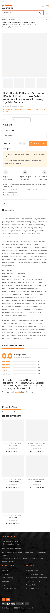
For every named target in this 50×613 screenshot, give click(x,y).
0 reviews (15, 106)
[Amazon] (3, 599)
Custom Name (12, 195)
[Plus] (24, 143)
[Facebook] (5, 203)
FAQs (4, 585)
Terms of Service (32, 588)
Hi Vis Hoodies (14, 19)
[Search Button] (40, 13)
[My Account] (42, 6)
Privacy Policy (31, 585)
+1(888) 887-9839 (12, 544)
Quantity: (6, 143)
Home (4, 19)
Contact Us (6, 574)
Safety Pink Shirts (30, 189)
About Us (5, 571)
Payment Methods (33, 581)
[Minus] (20, 143)
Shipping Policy (32, 571)
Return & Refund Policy (34, 574)
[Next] (46, 19)
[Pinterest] (9, 203)
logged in (17, 392)
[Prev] (42, 19)
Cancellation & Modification (36, 578)
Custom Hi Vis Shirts (11, 443)
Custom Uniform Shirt (10, 588)
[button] (47, 13)
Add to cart (39, 143)
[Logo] (7, 6)
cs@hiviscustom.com (14, 541)
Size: (4, 119)
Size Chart (5, 581)
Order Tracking (7, 578)
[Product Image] (24, 55)
